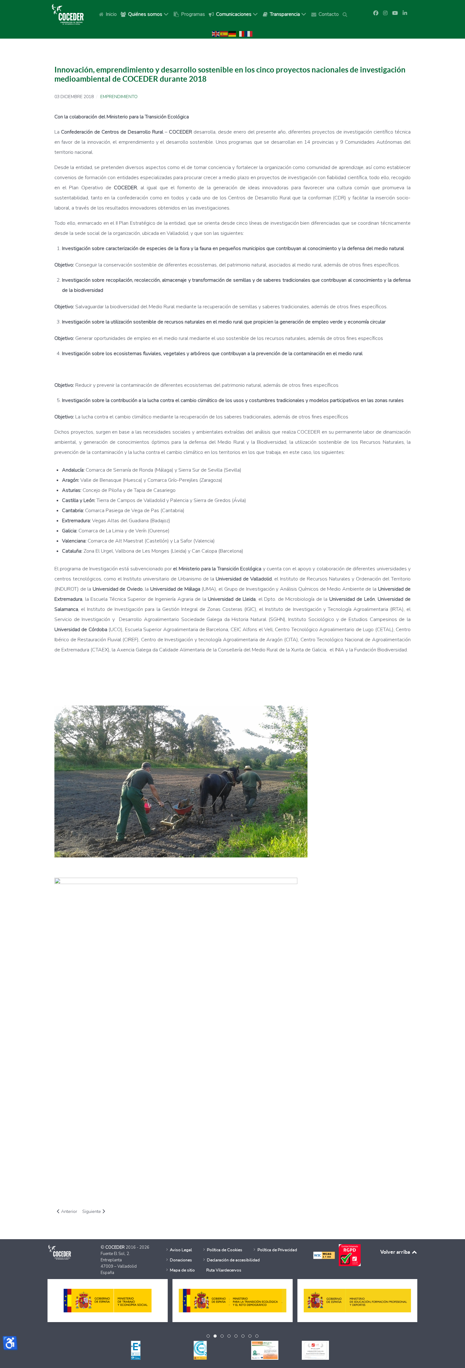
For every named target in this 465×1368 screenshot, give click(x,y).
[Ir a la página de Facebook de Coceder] (375, 13)
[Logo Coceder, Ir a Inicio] (68, 13)
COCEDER (115, 1247)
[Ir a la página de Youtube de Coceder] (395, 13)
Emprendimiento (119, 97)
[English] (216, 33)
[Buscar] (346, 14)
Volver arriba (395, 1252)
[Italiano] (241, 33)
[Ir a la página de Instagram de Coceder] (385, 13)
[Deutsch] (232, 33)
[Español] (224, 33)
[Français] (249, 33)
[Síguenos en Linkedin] (405, 13)
